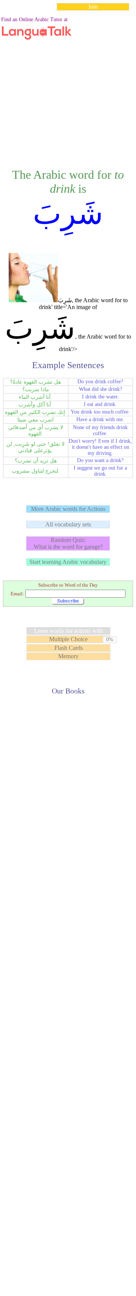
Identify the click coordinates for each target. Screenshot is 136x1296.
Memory (68, 656)
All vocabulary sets (68, 524)
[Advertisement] (68, 85)
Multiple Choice (68, 639)
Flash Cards (68, 648)
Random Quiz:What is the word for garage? (68, 543)
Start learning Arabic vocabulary (68, 562)
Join (93, 6)
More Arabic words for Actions (68, 509)
